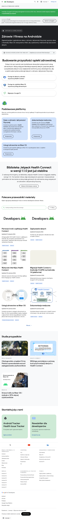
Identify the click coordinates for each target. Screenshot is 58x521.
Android (3, 454)
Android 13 (4, 482)
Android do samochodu (44, 459)
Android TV (41, 461)
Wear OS (41, 454)
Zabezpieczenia (5, 458)
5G (21, 463)
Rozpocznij (8, 136)
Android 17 (4, 473)
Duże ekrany (42, 452)
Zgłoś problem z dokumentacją (46, 475)
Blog (3, 465)
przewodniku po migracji (9, 13)
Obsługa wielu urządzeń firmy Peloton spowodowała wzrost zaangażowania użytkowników (14, 363)
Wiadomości (4, 463)
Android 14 (4, 480)
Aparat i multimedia (24, 459)
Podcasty (4, 467)
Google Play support (43, 478)
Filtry (52, 207)
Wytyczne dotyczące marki (20, 510)
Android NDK (23, 484)
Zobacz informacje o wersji (29, 186)
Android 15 (4, 478)
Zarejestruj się (36, 435)
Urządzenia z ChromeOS (45, 457)
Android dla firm (5, 456)
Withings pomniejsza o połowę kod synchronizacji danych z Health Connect (42, 363)
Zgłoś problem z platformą (45, 473)
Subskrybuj (26, 514)
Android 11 (4, 487)
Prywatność (23, 461)
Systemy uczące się (24, 454)
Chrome (3, 498)
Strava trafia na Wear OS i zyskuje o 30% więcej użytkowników (12, 395)
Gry (21, 452)
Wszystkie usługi (5, 505)
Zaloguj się (53, 1)
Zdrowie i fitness (24, 457)
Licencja (10, 510)
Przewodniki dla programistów (27, 477)
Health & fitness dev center (10, 6)
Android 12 (4, 485)
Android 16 (4, 475)
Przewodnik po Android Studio (27, 475)
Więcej (29, 325)
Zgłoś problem (7, 435)
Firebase (4, 500)
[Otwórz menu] (2, 1)
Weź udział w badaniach (44, 480)
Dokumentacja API (24, 479)
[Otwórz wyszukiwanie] (35, 2)
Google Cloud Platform (7, 503)
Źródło (3, 460)
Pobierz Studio (23, 481)
